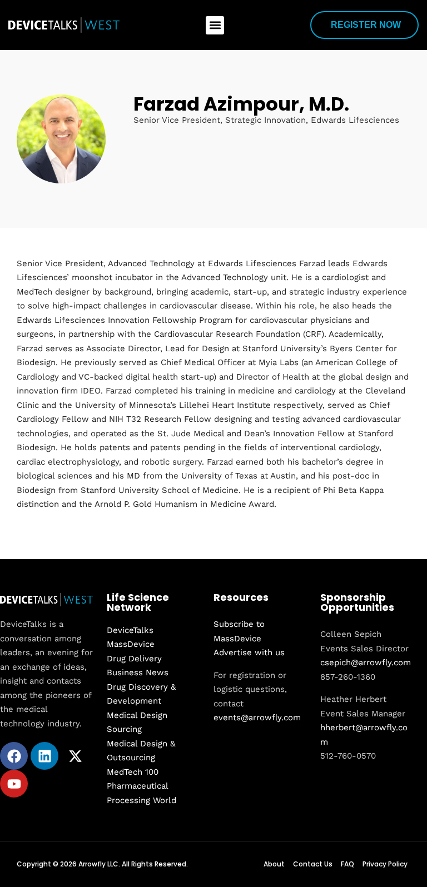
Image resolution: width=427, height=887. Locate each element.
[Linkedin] (44, 756)
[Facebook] (14, 756)
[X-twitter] (75, 756)
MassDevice (131, 644)
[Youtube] (14, 784)
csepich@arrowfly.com (365, 662)
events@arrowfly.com (257, 717)
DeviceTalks (130, 630)
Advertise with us (249, 652)
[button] (215, 25)
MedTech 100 (132, 772)
